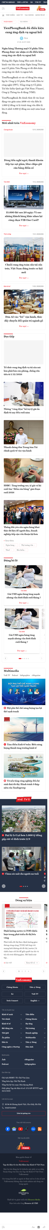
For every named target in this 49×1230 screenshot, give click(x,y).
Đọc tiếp (9, 336)
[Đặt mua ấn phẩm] (40, 8)
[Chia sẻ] (44, 1227)
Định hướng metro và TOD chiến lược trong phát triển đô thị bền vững (20, 934)
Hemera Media (34, 1200)
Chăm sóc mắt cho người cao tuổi (22, 874)
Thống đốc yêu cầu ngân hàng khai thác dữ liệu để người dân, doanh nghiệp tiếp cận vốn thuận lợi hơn (21, 530)
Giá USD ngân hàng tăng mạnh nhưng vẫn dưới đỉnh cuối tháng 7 (22, 638)
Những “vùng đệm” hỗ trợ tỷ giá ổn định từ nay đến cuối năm (22, 411)
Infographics (25, 675)
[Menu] (3, 1227)
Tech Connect (12, 1001)
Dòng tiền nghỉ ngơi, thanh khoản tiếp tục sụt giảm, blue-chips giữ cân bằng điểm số (23, 164)
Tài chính (29, 15)
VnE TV (38, 2)
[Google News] (38, 1227)
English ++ (35, 1001)
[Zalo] (33, 1129)
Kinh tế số (40, 15)
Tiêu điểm (10, 15)
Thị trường (7, 234)
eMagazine (36, 675)
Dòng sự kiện (23, 900)
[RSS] (39, 1129)
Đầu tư (20, 15)
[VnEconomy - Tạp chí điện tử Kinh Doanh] (23, 980)
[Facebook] (7, 1129)
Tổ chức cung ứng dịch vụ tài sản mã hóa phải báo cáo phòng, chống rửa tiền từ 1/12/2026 (22, 371)
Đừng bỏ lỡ (11, 560)
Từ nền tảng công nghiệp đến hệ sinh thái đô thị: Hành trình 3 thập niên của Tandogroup (22, 784)
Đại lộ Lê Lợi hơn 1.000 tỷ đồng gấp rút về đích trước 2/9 (22, 837)
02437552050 (10, 1108)
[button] (20, 658)
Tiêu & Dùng (22, 2)
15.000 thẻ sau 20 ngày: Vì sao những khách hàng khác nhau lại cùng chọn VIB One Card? (23, 216)
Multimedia (11, 671)
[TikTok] (27, 1129)
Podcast (15, 675)
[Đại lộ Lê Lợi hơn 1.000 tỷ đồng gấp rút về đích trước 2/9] (23, 818)
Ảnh (3, 1060)
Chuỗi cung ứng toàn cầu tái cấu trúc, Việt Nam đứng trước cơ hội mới (24, 269)
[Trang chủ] (3, 15)
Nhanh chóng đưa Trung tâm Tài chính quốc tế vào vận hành (20, 449)
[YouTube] (20, 1129)
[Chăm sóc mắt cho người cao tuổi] (21, 859)
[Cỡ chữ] (33, 1227)
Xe (31, 2)
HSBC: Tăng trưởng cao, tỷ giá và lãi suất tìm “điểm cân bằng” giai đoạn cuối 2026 (22, 489)
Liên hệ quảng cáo (23, 1113)
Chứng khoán (8, 2)
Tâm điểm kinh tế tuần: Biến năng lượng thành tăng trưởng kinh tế (23, 746)
